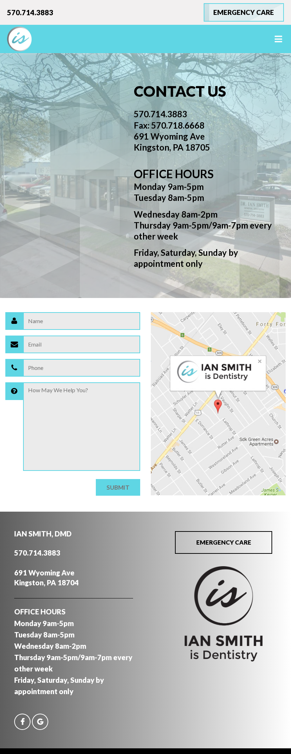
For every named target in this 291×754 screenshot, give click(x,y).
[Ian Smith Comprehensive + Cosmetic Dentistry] (224, 659)
